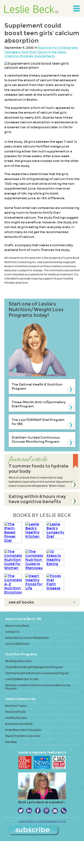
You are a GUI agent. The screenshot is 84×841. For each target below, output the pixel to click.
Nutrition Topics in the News (44, 52)
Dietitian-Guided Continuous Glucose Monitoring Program (36, 439)
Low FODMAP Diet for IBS (21, 679)
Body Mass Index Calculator (23, 729)
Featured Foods (15, 711)
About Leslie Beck (17, 625)
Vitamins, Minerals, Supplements (29, 56)
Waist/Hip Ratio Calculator (23, 735)
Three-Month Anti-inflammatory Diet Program (39, 404)
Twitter (20, 811)
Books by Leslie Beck (19, 723)
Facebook (38, 811)
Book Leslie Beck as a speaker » (42, 802)
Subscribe (42, 830)
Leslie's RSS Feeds (17, 643)
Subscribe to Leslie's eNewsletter (27, 637)
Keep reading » (42, 472)
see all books (42, 602)
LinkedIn (29, 811)
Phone (64, 811)
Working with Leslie (18, 661)
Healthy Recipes (16, 717)
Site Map (11, 742)
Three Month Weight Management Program (34, 667)
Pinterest (46, 811)
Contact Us (12, 631)
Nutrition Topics (16, 705)
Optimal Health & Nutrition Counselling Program (37, 673)
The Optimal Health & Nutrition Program (37, 386)
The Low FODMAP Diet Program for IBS (38, 422)
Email (55, 811)
